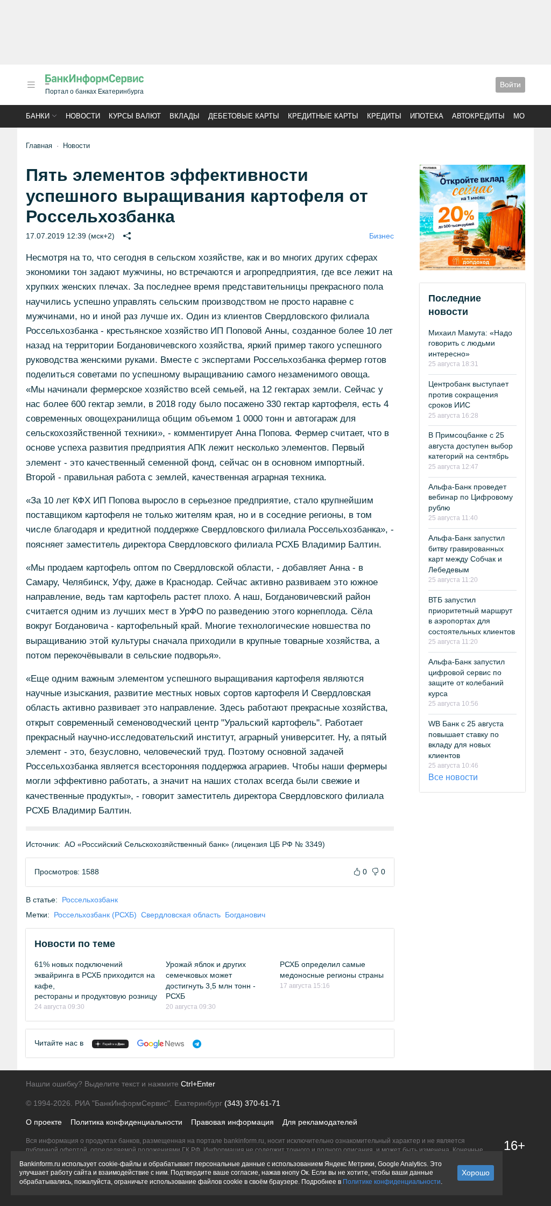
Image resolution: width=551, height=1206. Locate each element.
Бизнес (381, 236)
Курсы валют (135, 116)
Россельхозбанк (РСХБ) (95, 914)
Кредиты (384, 116)
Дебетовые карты (243, 116)
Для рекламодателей (319, 1122)
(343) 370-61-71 (252, 1103)
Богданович (245, 914)
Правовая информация (232, 1122)
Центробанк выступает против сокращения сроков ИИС (468, 394)
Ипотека (426, 116)
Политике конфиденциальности (392, 1182)
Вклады (184, 116)
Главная (39, 146)
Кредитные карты (323, 116)
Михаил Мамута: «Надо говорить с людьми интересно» (470, 343)
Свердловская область (181, 914)
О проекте (44, 1122)
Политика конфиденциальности (126, 1122)
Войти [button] (510, 84)
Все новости (453, 777)
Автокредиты (478, 116)
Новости (83, 116)
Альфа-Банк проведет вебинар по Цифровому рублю (470, 497)
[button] (31, 84)
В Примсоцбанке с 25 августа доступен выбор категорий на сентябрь (470, 445)
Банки (38, 116)
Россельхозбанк (90, 899)
